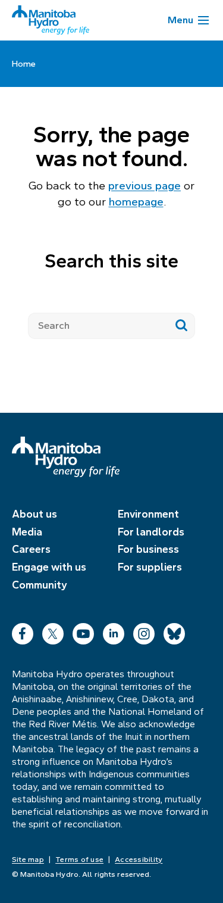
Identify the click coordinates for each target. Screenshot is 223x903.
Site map (28, 859)
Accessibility (138, 859)
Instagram (144, 631)
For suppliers (150, 567)
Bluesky (174, 631)
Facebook (22, 631)
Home (24, 63)
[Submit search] (181, 326)
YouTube (83, 631)
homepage (136, 201)
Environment (148, 514)
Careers (31, 549)
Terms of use (79, 859)
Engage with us (49, 567)
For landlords (151, 532)
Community (39, 585)
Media (27, 532)
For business (148, 549)
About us (34, 514)
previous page (144, 185)
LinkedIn (113, 631)
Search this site (111, 261)
